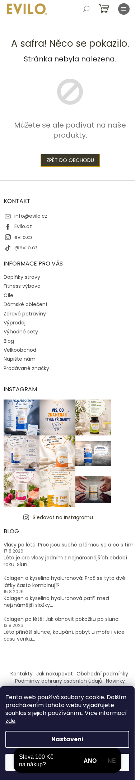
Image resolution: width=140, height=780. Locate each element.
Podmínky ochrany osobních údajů (58, 680)
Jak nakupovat (54, 673)
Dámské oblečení (25, 304)
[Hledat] (86, 9)
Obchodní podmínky (102, 673)
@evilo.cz (26, 247)
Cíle (8, 295)
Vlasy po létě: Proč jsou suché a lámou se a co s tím (69, 544)
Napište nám (20, 359)
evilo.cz (23, 237)
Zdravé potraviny (25, 313)
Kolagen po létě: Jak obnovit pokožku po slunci (62, 619)
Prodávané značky (26, 368)
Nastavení (67, 739)
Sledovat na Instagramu (63, 517)
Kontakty (21, 673)
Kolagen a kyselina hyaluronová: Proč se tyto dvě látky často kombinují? (64, 582)
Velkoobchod (20, 350)
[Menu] (124, 9)
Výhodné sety (21, 331)
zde (10, 721)
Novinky (115, 680)
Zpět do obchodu (70, 160)
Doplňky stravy (22, 277)
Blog (9, 341)
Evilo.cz (23, 226)
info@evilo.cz (30, 216)
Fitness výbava (22, 286)
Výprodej (14, 322)
